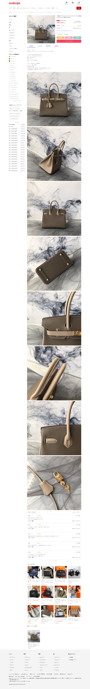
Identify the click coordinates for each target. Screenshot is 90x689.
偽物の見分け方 (63, 674)
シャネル (13, 74)
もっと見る (22, 124)
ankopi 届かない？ (24, 674)
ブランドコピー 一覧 (17, 100)
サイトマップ (29, 676)
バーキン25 (59, 34)
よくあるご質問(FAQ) (41, 674)
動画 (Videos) (11, 676)
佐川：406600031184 (13, 170)
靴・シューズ (26, 8)
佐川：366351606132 (13, 147)
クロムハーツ (13, 72)
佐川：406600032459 (13, 128)
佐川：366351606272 (13, 145)
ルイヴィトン (13, 56)
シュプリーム (13, 89)
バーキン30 (66, 34)
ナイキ (12, 58)
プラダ (12, 65)
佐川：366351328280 (13, 140)
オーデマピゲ (42, 662)
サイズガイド (39, 46)
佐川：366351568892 (13, 131)
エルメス (13, 61)
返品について (32, 674)
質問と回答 (48, 46)
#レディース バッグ (69, 30)
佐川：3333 (11, 126)
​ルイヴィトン (57, 657)
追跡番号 (56, 46)
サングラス (48, 8)
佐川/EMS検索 (49, 674)
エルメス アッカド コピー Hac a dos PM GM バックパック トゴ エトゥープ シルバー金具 (74, 600)
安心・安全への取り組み (20, 676)
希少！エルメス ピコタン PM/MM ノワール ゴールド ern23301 (73, 581)
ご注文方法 (56, 674)
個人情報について (72, 659)
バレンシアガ (13, 85)
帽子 (53, 8)
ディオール (13, 76)
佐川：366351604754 (13, 168)
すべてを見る (54, 560)
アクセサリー (33, 8)
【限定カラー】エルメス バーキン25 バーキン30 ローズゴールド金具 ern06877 (47, 620)
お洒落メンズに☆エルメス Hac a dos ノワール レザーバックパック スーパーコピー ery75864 (47, 581)
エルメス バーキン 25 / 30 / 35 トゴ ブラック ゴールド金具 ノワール (47, 600)
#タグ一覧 (17, 122)
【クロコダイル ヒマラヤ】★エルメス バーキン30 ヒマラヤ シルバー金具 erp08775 (61, 620)
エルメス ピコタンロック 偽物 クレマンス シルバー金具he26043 (33, 620)
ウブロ (41, 667)
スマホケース (41, 8)
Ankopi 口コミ (70, 674)
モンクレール (13, 67)
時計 (18, 8)
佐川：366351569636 (13, 154)
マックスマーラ (14, 87)
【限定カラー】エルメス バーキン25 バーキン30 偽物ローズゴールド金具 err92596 (34, 645)
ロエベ (12, 69)
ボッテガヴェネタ (14, 98)
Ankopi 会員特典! (36, 676)
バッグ (10, 8)
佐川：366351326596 (13, 135)
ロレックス (13, 78)
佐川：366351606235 (13, 149)
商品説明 (31, 46)
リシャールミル (43, 659)
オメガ (41, 670)
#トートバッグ (62, 30)
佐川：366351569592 (13, 161)
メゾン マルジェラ (14, 83)
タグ (57, 30)
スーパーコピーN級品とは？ (14, 674)
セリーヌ (13, 63)
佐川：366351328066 (13, 138)
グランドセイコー (14, 94)
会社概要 (71, 657)
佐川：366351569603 (13, 156)
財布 (14, 8)
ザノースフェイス (14, 96)
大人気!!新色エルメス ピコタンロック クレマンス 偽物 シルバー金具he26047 (60, 600)
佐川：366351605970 (13, 142)
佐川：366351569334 (13, 163)
